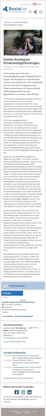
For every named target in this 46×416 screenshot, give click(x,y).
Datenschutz (26, 411)
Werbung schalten (17, 286)
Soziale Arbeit (34, 67)
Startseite (7, 22)
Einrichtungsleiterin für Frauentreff (25, 356)
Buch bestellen (22, 338)
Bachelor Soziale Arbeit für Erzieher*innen (18, 302)
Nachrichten (8, 69)
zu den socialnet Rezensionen (14, 342)
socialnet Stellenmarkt (14, 352)
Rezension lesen (9, 338)
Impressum (15, 411)
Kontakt (27, 413)
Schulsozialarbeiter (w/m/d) (22, 360)
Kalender (6, 293)
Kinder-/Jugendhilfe (20, 67)
